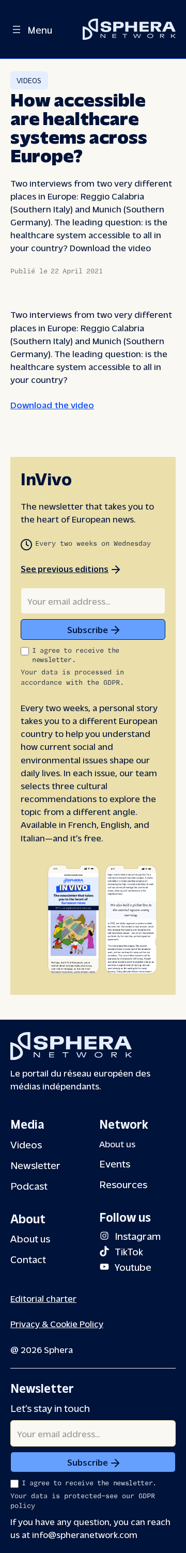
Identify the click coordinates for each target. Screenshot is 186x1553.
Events (114, 1163)
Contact (28, 1258)
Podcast (29, 1185)
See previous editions (65, 568)
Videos (29, 80)
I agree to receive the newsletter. (75, 655)
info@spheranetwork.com (84, 1534)
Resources (123, 1183)
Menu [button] (39, 29)
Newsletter (35, 1164)
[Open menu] (16, 29)
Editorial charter (43, 1298)
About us (30, 1238)
